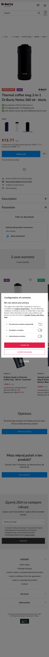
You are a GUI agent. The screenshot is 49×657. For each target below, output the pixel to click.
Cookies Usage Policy (21, 308)
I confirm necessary (24, 352)
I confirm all (24, 345)
